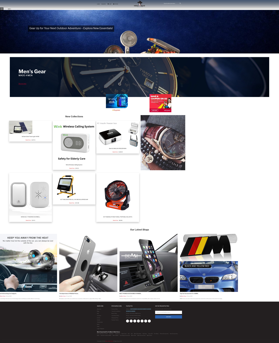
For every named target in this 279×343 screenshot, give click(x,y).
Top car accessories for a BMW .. (189, 293)
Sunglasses (117, 333)
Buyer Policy (114, 313)
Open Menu (1, 9)
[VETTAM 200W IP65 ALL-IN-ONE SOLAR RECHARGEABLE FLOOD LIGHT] (65, 185)
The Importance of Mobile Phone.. (69, 293)
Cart (110, 4)
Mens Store (149, 335)
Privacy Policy (115, 309)
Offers (116, 4)
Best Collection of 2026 (102, 333)
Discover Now (22, 83)
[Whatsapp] (149, 321)
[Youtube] (138, 321)
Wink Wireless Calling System (74, 165)
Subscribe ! (168, 316)
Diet (132, 333)
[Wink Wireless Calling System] (74, 142)
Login (98, 4)
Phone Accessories (164, 333)
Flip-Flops (145, 333)
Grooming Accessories (125, 335)
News (98, 324)
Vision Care (124, 333)
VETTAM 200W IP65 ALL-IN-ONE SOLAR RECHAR (74, 199)
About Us (99, 309)
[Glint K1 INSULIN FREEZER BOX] (117, 134)
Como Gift (150, 333)
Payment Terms (115, 320)
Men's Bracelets (137, 333)
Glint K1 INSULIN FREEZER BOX (117, 148)
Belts (98, 335)
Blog (98, 311)
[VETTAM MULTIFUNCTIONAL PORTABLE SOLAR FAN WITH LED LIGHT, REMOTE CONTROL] (117, 194)
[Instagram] (142, 321)
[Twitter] (131, 321)
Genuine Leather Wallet (106, 335)
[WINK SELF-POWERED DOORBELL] (30, 194)
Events (98, 317)
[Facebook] (127, 321)
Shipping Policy (115, 317)
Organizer (111, 333)
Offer (98, 326)
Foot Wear (156, 333)
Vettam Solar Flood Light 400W (30, 136)
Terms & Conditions (116, 311)
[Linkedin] (134, 321)
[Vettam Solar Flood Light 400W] (20, 127)
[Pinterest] (145, 321)
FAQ (98, 313)
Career (98, 320)
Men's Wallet (115, 335)
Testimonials (100, 322)
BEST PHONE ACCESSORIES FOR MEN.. (130, 293)
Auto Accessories (174, 333)
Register (104, 4)
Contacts (99, 315)
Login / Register (100, 328)
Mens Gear (133, 335)
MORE (9, 9)
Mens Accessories (141, 335)
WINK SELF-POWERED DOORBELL (30, 217)
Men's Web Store (109, 341)
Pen (129, 333)
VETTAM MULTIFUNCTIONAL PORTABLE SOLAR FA (117, 217)
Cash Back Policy (115, 315)
